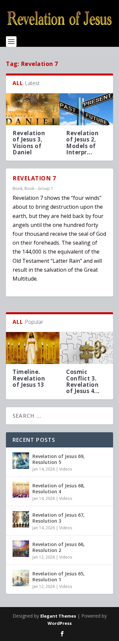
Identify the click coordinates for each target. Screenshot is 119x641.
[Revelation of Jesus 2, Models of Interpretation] (86, 109)
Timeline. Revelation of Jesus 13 (29, 378)
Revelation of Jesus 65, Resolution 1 (58, 576)
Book (17, 188)
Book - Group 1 (38, 188)
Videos (65, 469)
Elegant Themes (58, 616)
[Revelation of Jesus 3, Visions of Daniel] (33, 109)
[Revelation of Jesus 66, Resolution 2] (21, 548)
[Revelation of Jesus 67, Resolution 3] (21, 519)
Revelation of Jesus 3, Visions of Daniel (29, 142)
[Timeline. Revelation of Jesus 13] (33, 348)
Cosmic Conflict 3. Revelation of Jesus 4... (83, 381)
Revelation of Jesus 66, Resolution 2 (58, 547)
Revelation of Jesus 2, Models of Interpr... (82, 142)
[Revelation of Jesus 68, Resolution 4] (21, 490)
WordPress (60, 623)
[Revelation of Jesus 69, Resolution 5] (21, 460)
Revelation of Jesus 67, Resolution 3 (58, 518)
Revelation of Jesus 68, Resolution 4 (58, 488)
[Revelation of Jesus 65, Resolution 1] (21, 578)
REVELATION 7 (34, 178)
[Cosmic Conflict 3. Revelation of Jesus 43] (86, 348)
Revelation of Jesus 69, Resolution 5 (58, 459)
